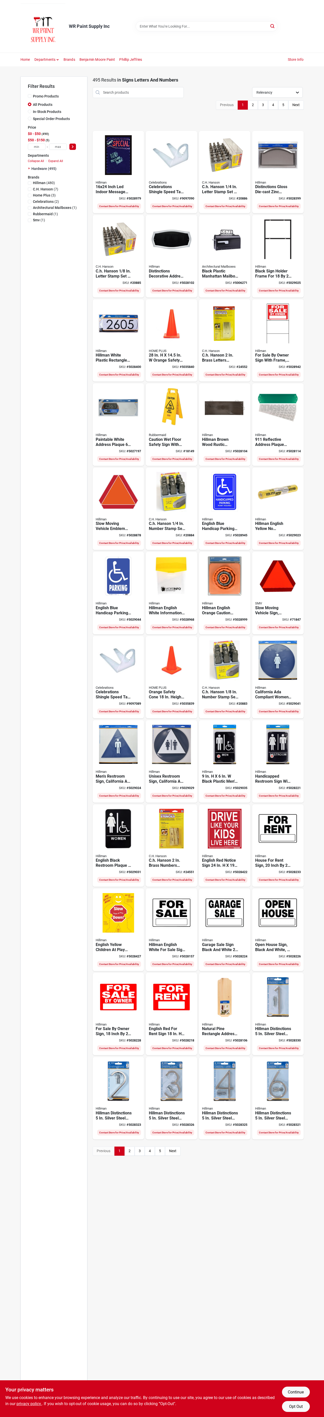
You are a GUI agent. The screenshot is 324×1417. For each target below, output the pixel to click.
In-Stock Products (47, 111)
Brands (69, 59)
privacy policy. (29, 1403)
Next (296, 105)
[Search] (272, 26)
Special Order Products (51, 118)
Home (25, 59)
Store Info (296, 59)
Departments (44, 59)
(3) (44, 195)
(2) (46, 202)
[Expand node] (30, 168)
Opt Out (296, 1406)
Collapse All (36, 161)
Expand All (55, 161)
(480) (44, 183)
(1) (55, 208)
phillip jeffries (130, 59)
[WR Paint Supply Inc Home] (43, 26)
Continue (296, 1392)
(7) (45, 189)
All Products (42, 104)
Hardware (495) (43, 169)
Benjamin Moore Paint (97, 59)
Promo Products (46, 96)
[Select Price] (72, 147)
